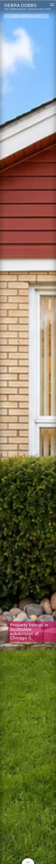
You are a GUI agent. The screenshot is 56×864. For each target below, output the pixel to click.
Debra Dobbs (20, 5)
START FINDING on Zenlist (26, 16)
